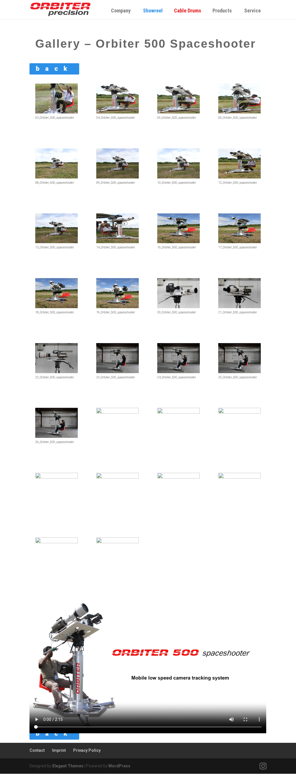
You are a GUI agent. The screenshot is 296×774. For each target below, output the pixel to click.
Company (121, 11)
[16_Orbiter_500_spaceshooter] (178, 241)
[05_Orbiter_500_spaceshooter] (178, 112)
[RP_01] (117, 541)
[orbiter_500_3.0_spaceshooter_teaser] (239, 477)
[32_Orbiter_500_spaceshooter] (178, 477)
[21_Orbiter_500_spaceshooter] (239, 306)
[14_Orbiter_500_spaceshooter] (117, 241)
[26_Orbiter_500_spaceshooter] (56, 436)
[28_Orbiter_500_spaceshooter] (178, 412)
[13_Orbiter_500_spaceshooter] (56, 241)
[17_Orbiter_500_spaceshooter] (239, 241)
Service (252, 11)
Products (222, 11)
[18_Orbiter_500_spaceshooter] (56, 306)
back (54, 68)
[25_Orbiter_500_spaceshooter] (239, 371)
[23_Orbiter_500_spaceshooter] (117, 371)
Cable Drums (190, 11)
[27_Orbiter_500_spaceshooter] (117, 412)
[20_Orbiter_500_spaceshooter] (178, 306)
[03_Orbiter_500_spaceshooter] (56, 112)
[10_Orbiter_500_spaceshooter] (178, 177)
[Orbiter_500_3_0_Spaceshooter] (56, 541)
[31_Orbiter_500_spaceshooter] (117, 477)
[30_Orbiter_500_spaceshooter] (56, 477)
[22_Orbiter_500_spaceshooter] (56, 371)
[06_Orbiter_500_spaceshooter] (239, 112)
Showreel (155, 11)
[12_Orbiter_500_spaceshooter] (239, 177)
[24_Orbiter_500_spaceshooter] (178, 371)
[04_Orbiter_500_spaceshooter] (117, 112)
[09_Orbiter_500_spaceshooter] (117, 177)
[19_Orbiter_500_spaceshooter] (117, 306)
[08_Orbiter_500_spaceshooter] (56, 177)
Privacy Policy (87, 750)
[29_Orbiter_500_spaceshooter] (239, 412)
